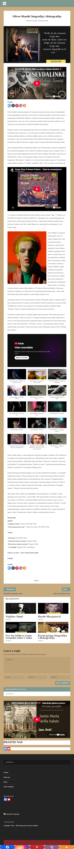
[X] (13, 105)
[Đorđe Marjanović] (53, 608)
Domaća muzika (43, 21)
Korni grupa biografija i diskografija (52, 636)
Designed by (27, 842)
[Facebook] (9, 105)
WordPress (47, 842)
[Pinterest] (17, 105)
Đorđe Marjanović (49, 616)
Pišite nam (7, 777)
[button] (17, 377)
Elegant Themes (33, 842)
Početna (6, 772)
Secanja (34, 21)
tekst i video (34, 553)
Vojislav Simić (14, 616)
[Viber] (20, 105)
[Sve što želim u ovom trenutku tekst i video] (21, 627)
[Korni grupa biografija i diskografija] (53, 627)
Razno (5, 782)
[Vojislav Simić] (21, 608)
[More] (24, 105)
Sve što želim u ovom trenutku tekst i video (19, 636)
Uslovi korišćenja (9, 786)
